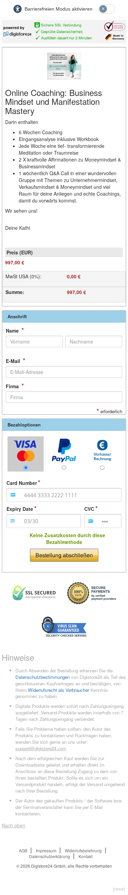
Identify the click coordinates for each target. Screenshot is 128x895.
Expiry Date (19, 508)
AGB (23, 850)
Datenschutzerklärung (49, 856)
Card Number (21, 482)
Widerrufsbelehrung (83, 850)
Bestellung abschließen (64, 555)
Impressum (46, 850)
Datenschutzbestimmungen (42, 677)
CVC (89, 508)
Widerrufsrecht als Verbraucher (58, 690)
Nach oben (13, 825)
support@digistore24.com (40, 748)
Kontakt (86, 856)
